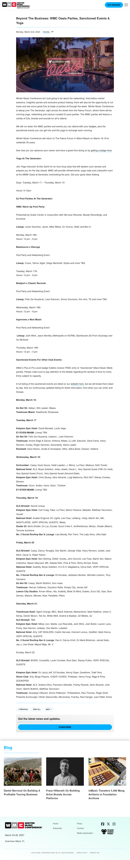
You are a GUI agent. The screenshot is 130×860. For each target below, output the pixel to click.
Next (48, 709)
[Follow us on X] (108, 824)
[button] (126, 5)
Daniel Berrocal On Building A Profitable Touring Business (22, 792)
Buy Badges (114, 4)
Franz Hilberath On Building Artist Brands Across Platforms (63, 794)
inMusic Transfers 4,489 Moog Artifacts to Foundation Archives (106, 794)
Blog (8, 747)
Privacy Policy (82, 853)
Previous (23, 709)
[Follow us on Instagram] (114, 824)
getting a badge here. (101, 150)
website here (77, 383)
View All (37, 709)
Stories (46, 31)
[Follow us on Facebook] (102, 824)
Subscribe (65, 727)
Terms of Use (94, 853)
